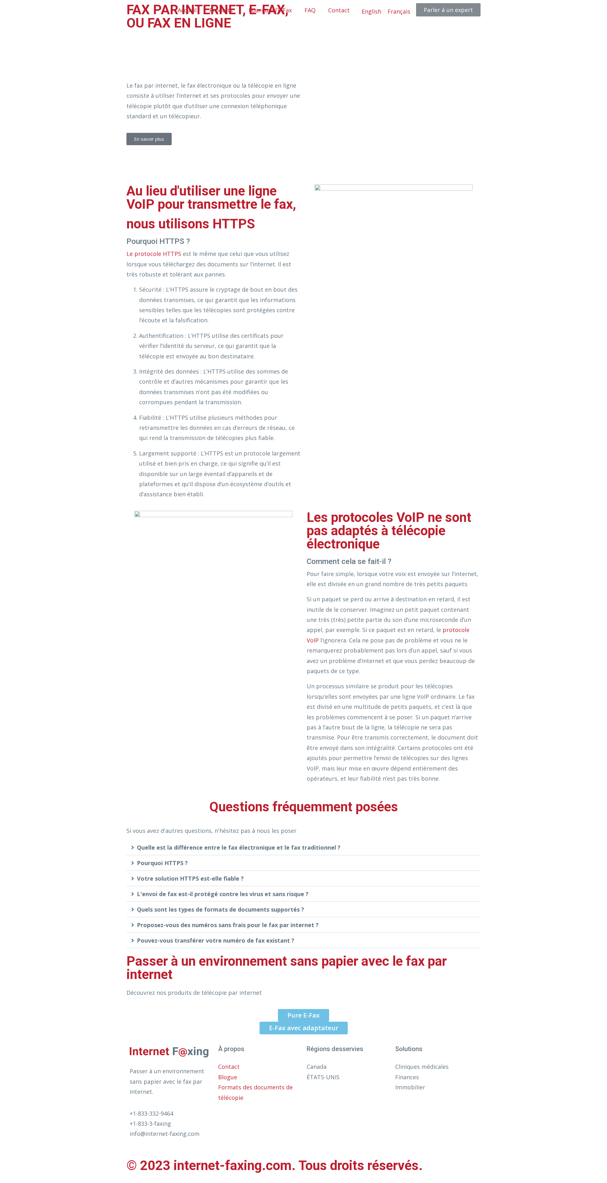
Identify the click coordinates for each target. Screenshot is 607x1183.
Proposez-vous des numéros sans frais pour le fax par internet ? (228, 925)
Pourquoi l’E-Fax (270, 10)
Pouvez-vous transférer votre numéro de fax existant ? (215, 940)
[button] (303, 847)
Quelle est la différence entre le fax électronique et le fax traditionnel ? (238, 847)
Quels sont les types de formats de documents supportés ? (220, 909)
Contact (339, 10)
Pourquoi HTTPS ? (162, 863)
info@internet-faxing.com (165, 1133)
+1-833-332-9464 (151, 1113)
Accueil (187, 10)
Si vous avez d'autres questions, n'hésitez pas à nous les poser (211, 830)
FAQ (310, 10)
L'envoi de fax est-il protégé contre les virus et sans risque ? (223, 894)
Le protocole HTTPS (153, 253)
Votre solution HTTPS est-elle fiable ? (190, 878)
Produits (221, 10)
